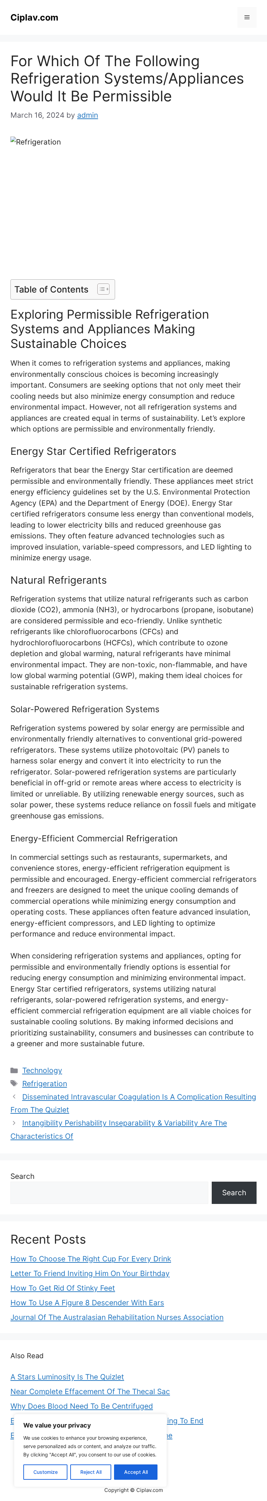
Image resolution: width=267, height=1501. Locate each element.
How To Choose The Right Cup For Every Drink (90, 1258)
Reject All (91, 1472)
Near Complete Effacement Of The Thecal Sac (90, 1391)
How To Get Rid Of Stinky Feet (62, 1288)
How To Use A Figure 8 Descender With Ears (87, 1302)
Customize (45, 1472)
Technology (42, 1070)
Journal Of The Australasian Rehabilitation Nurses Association (117, 1317)
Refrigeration (44, 1083)
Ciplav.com (34, 17)
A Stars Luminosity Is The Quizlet (67, 1376)
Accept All (136, 1472)
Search (22, 1176)
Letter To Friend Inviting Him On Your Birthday (90, 1273)
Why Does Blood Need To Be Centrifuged (81, 1406)
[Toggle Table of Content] (100, 289)
